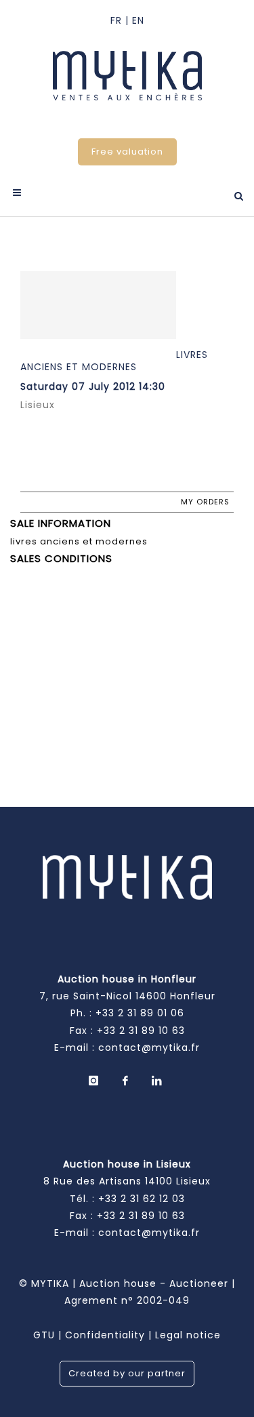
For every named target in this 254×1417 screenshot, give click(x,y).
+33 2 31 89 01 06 (140, 1013)
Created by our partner (127, 1373)
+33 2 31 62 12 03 (141, 1198)
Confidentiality (105, 1335)
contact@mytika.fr (149, 1047)
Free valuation (127, 151)
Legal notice (188, 1335)
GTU (44, 1335)
